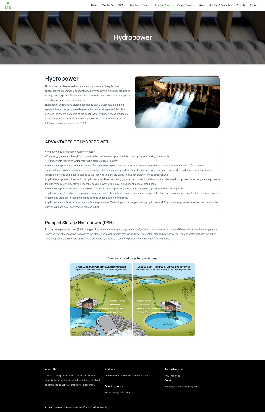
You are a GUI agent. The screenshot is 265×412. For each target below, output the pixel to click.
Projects (240, 5)
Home (94, 5)
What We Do (107, 5)
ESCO (121, 5)
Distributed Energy (139, 5)
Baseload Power (163, 5)
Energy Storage (185, 5)
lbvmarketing (101, 407)
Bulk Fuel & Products (219, 5)
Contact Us (255, 5)
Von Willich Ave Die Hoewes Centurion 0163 (126, 375)
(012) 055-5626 (172, 375)
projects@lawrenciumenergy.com (181, 386)
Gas (201, 5)
